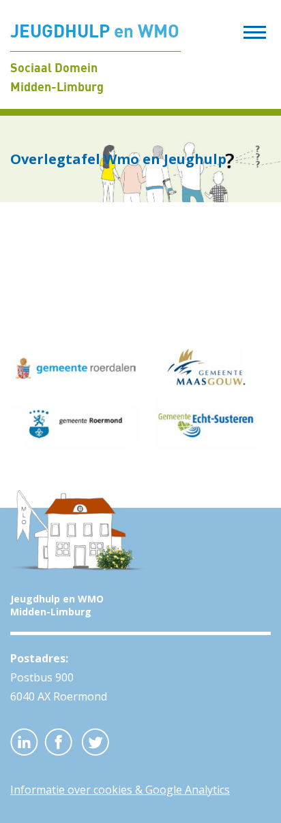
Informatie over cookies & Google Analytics (120, 789)
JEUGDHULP (94, 31)
